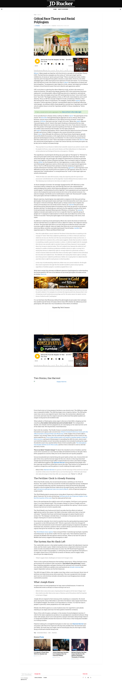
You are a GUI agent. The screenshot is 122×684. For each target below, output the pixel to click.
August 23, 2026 (38, 655)
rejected (71, 204)
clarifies (76, 228)
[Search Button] (120, 9)
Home (55, 9)
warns (40, 134)
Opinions (39, 14)
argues (78, 100)
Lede (49, 632)
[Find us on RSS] (90, 677)
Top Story (54, 632)
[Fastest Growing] (61, 343)
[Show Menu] (1, 9)
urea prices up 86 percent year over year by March (52, 489)
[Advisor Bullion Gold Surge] (61, 282)
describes (44, 117)
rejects (66, 82)
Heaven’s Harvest (59, 462)
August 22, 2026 (56, 657)
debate (41, 162)
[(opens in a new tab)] (42, 645)
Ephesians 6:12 (24, 679)
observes (82, 139)
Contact (45, 677)
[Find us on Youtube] (88, 677)
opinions (71, 167)
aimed (80, 210)
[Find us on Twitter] (85, 677)
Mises (36, 73)
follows (43, 121)
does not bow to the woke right (71, 112)
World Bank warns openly (45, 532)
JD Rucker (37, 25)
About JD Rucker (63, 9)
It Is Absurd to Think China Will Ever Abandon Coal (41, 653)
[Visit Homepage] (61, 4)
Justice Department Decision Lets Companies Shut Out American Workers (60, 654)
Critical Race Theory (42, 632)
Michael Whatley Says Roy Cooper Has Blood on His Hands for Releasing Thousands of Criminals (78, 655)
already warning (75, 567)
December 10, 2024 (46, 25)
